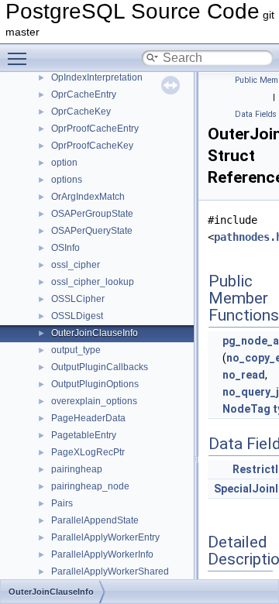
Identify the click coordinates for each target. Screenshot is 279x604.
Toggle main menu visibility (20, 58)
